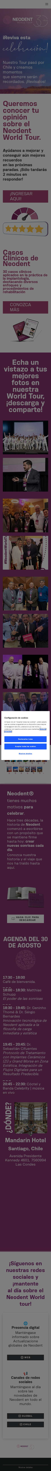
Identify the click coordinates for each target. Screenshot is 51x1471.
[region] (25, 735)
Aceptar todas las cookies (25, 746)
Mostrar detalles (25, 753)
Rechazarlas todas (25, 739)
